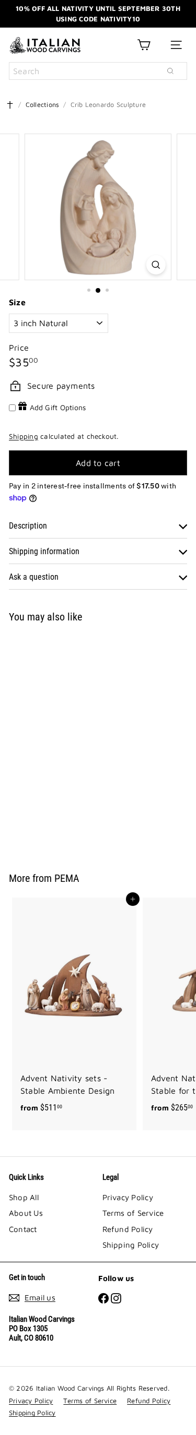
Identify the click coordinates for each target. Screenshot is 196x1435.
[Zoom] (156, 264)
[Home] (10, 105)
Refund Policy (127, 1229)
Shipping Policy (130, 1244)
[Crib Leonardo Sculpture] (74, 741)
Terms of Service (133, 1213)
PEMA (66, 878)
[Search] (170, 71)
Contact (23, 1229)
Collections (43, 105)
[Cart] (144, 45)
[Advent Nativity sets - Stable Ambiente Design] (74, 1009)
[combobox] (98, 71)
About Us (26, 1213)
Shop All (24, 1197)
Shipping (23, 436)
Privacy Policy (127, 1197)
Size (17, 302)
